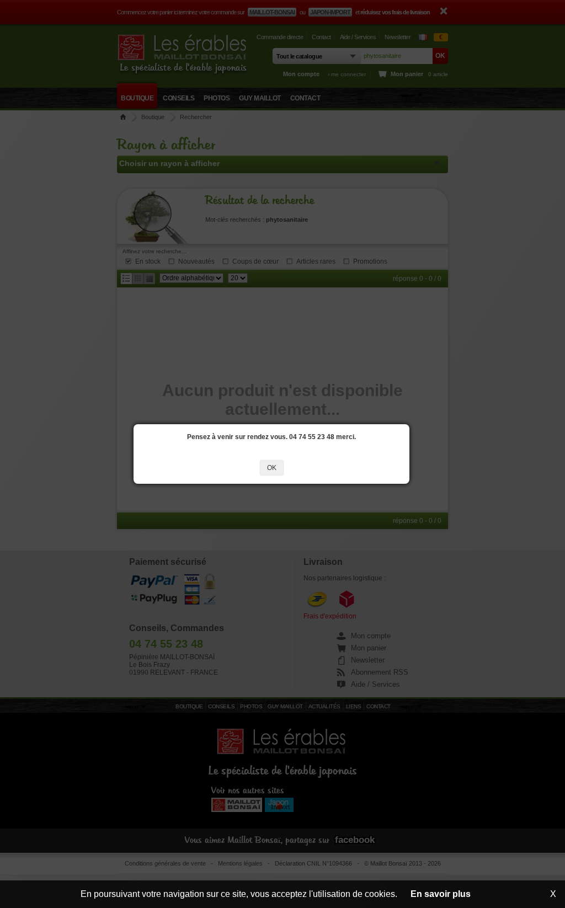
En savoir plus (441, 894)
